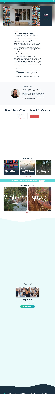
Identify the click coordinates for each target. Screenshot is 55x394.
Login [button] (49, 2)
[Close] (53, 0)
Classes (14, 2)
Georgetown (46, 15)
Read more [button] (24, 100)
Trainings (29, 2)
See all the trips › (27, 212)
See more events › (27, 176)
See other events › (35, 116)
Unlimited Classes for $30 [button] (27, 306)
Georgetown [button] (8, 2)
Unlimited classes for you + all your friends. (27, 0)
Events (18, 2)
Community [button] (23, 3)
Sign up (41, 180)
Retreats (33, 2)
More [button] (41, 2)
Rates (38, 2)
